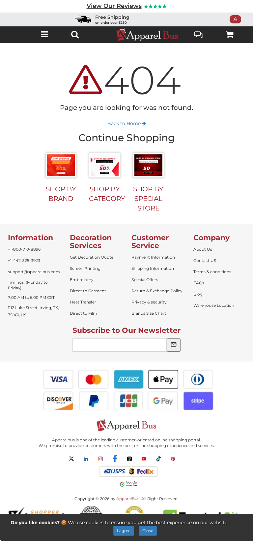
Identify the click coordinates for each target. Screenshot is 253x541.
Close (147, 530)
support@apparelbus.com (34, 271)
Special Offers (144, 279)
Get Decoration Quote (91, 257)
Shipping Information (152, 268)
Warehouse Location (213, 305)
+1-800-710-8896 (24, 249)
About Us (202, 249)
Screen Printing (85, 268)
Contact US (204, 260)
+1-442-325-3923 (24, 260)
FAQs (198, 282)
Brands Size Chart (148, 313)
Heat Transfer (83, 302)
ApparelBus (127, 498)
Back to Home (124, 123)
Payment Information (153, 257)
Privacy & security (149, 302)
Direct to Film (83, 313)
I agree (123, 530)
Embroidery (82, 279)
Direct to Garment (88, 290)
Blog (198, 294)
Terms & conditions (212, 271)
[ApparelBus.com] (147, 34)
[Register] (237, 19)
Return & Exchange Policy (157, 290)
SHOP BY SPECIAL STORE (148, 198)
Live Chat (198, 34)
